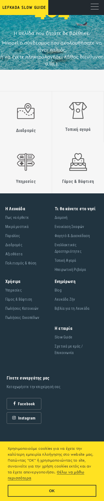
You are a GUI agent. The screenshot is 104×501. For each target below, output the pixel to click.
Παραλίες (12, 236)
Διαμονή (61, 217)
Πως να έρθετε (17, 217)
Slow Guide (63, 337)
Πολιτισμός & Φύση (20, 263)
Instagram (26, 418)
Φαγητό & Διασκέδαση (72, 236)
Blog (58, 290)
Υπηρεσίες (13, 290)
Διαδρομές (13, 245)
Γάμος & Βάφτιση (18, 299)
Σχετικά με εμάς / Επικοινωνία (69, 349)
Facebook (26, 403)
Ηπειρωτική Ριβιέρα (70, 269)
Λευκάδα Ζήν (65, 299)
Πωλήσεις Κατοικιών (22, 308)
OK (52, 491)
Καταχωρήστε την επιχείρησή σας (34, 387)
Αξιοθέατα (13, 254)
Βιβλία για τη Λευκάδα (72, 308)
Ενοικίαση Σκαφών (69, 226)
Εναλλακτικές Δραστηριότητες (68, 248)
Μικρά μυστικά (17, 226)
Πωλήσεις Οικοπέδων (22, 317)
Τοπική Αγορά (65, 260)
